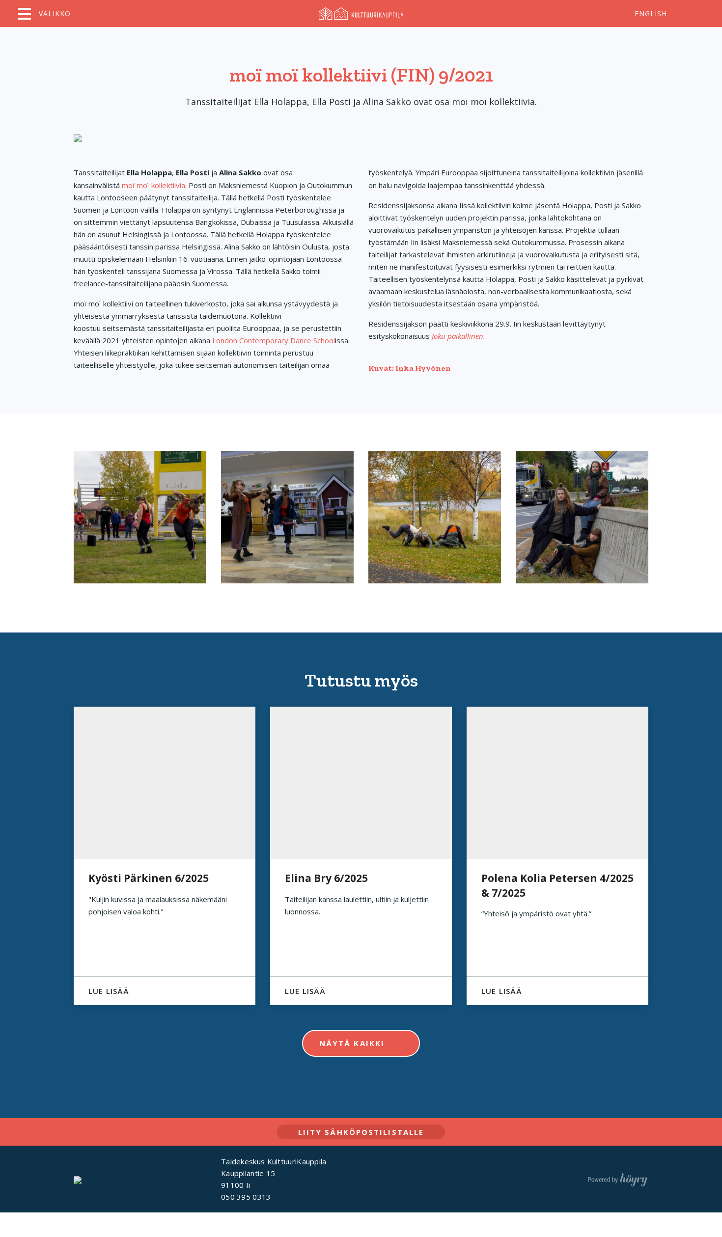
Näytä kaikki (352, 1043)
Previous (48, 856)
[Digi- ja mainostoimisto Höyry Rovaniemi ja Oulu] (617, 1177)
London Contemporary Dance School (273, 340)
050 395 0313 (246, 1197)
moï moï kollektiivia (153, 185)
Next (674, 856)
